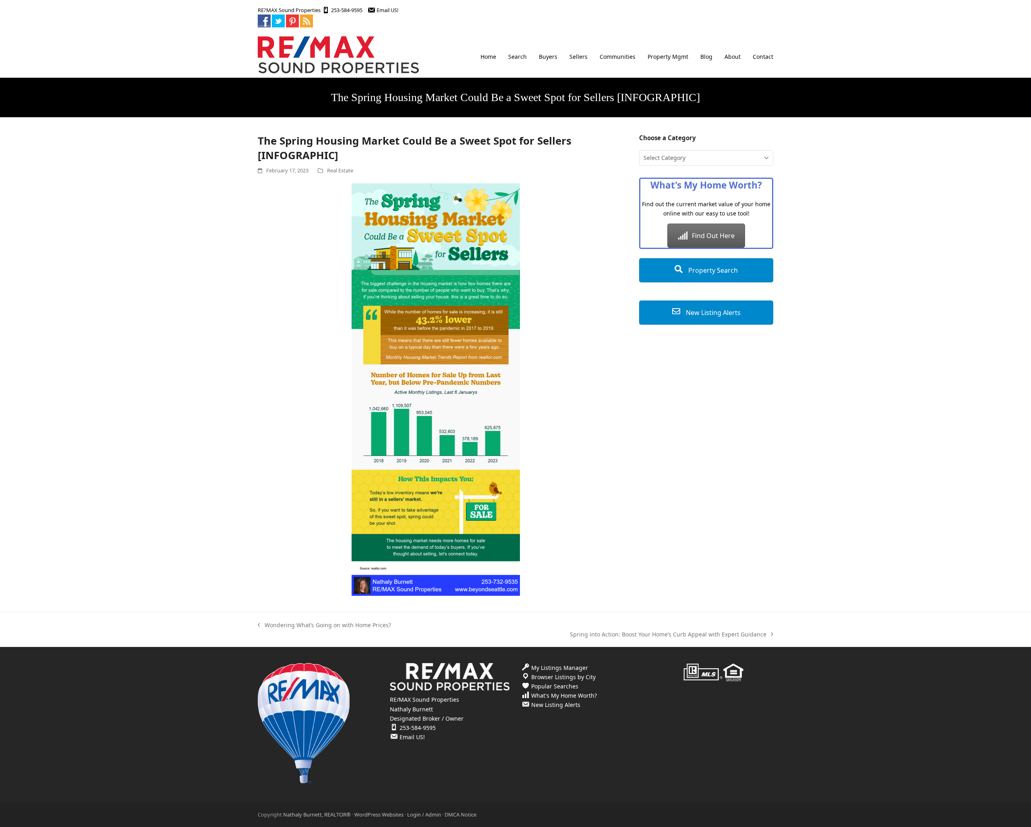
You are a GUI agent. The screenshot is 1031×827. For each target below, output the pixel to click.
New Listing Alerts (712, 312)
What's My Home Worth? (564, 695)
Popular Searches (554, 686)
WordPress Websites (379, 814)
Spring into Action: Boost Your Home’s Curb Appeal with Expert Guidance (668, 634)
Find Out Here (713, 235)
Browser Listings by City (563, 677)
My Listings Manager (559, 668)
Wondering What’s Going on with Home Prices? (324, 625)
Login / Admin (424, 814)
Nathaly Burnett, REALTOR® (317, 814)
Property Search (712, 270)
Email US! (387, 10)
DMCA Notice (460, 814)
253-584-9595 (346, 10)
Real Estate (340, 170)
